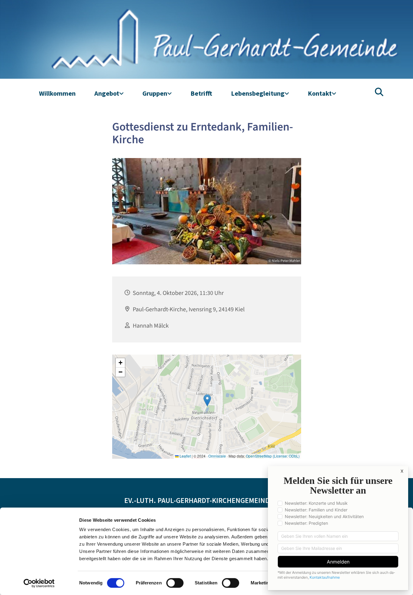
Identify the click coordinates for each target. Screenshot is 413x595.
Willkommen (57, 93)
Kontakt (320, 93)
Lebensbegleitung (258, 93)
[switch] (175, 583)
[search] (379, 92)
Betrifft (201, 93)
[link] (109, 93)
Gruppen (154, 93)
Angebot (106, 93)
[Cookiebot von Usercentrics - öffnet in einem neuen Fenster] (39, 583)
